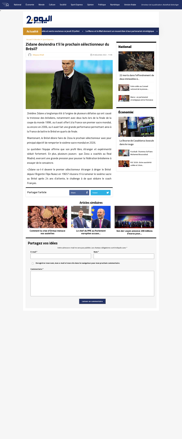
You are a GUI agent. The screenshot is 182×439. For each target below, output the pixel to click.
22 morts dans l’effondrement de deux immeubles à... (137, 77)
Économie (30, 5)
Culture (52, 5)
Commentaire (37, 269)
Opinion (90, 5)
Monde (42, 5)
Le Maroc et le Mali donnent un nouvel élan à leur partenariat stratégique (108, 31)
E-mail (34, 252)
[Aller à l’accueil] (39, 19)
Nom (96, 252)
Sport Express (77, 5)
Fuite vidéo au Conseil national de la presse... (139, 88)
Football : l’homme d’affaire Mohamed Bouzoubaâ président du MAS (141, 153)
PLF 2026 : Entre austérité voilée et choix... (140, 164)
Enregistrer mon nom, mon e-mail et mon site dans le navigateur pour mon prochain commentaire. (78, 263)
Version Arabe (130, 5)
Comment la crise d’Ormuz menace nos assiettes (47, 232)
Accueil (29, 39)
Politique (102, 5)
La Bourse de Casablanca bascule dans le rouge (137, 142)
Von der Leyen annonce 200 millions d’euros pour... (134, 232)
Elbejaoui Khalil (38, 55)
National (17, 5)
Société (63, 5)
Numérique (115, 5)
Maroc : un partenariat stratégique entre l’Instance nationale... (141, 99)
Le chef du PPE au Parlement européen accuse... (91, 232)
